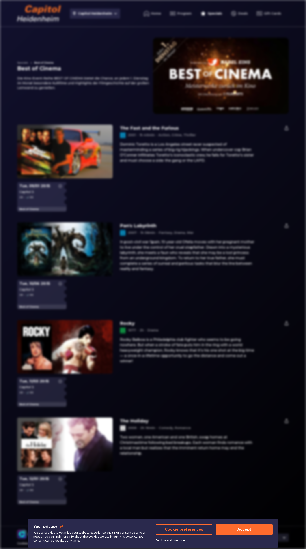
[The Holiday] (153, 444)
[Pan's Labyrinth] (153, 249)
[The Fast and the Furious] (153, 151)
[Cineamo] (21, 534)
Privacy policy (128, 536)
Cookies (22, 543)
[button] (80, 151)
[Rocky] (153, 347)
